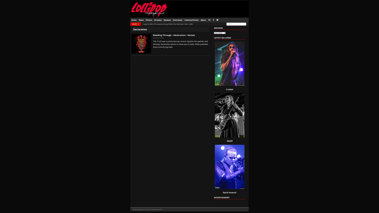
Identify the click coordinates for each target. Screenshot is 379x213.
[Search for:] (236, 24)
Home (134, 20)
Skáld (230, 141)
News (141, 20)
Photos (149, 20)
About (203, 20)
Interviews (177, 20)
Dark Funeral (229, 192)
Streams (158, 20)
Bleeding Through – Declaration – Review (174, 35)
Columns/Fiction (191, 20)
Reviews (167, 20)
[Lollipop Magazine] (149, 9)
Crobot (229, 89)
